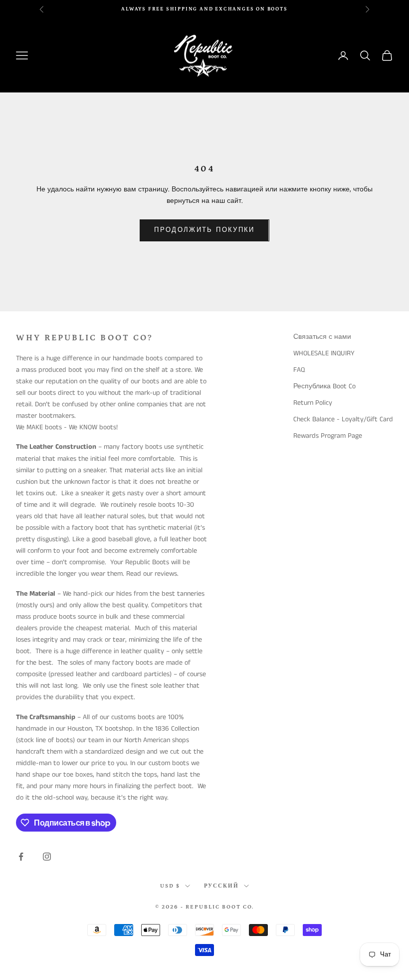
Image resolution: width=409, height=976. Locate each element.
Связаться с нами (322, 337)
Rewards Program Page (327, 436)
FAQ (299, 370)
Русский (221, 886)
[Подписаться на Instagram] (47, 857)
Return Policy (312, 403)
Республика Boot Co (324, 386)
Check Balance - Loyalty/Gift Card (343, 419)
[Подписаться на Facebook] (21, 857)
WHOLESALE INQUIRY (324, 353)
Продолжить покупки (204, 230)
